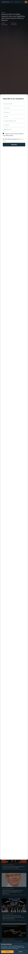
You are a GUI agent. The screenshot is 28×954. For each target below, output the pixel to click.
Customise (20, 951)
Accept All (7, 951)
